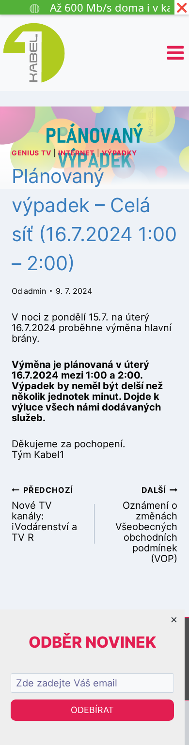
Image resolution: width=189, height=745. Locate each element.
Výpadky (119, 153)
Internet (76, 153)
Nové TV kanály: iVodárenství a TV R (44, 514)
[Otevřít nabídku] (175, 52)
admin (35, 291)
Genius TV (31, 153)
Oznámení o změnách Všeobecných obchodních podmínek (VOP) (146, 524)
